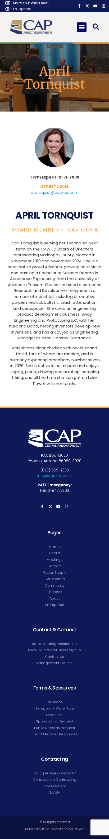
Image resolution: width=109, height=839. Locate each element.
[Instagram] (103, 6)
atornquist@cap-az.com (55, 192)
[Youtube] (95, 6)
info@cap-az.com (54, 475)
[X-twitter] (87, 6)
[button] (82, 27)
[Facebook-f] (79, 6)
